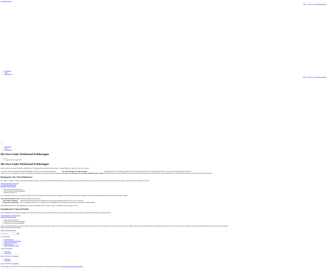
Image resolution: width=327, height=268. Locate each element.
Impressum (7, 251)
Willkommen (7, 71)
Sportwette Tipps (8, 244)
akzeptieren (63, 266)
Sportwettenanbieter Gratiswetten (10, 183)
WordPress (16, 256)
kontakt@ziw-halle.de (320, 4)
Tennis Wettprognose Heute (11, 245)
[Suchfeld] (18, 234)
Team (5, 72)
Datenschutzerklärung (77, 266)
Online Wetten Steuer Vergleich (12, 241)
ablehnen (69, 266)
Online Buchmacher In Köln (8, 217)
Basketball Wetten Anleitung (8, 186)
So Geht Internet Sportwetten (8, 185)
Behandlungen (8, 74)
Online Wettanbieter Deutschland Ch (10, 215)
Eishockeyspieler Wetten (10, 242)
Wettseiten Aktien (9, 239)
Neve (2, 256)
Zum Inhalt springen (6, 1)
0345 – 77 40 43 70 (308, 4)
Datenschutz (7, 253)
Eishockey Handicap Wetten (8, 230)
